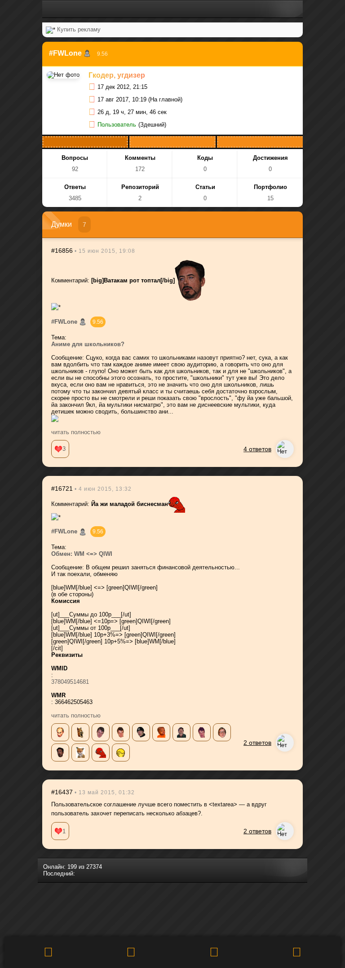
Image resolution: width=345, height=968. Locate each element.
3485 (75, 198)
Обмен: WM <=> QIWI (81, 553)
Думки (61, 224)
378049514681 (70, 681)
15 (270, 198)
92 (75, 169)
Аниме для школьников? (87, 344)
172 (140, 169)
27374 (94, 866)
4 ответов (257, 449)
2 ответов (257, 742)
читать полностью (76, 432)
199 (72, 866)
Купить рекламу (79, 29)
